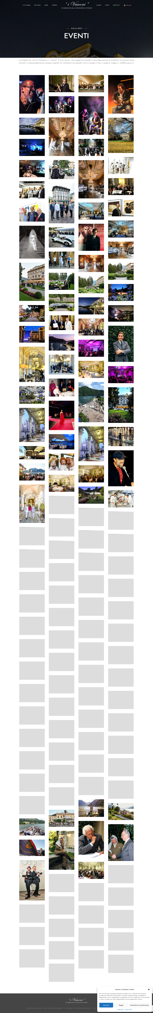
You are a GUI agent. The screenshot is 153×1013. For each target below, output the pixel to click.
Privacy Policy (128, 1009)
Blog (46, 5)
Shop (107, 5)
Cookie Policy (120, 1009)
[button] (149, 989)
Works (54, 5)
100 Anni (37, 5)
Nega (121, 1005)
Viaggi (98, 5)
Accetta (106, 1005)
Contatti (116, 5)
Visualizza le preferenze (139, 1005)
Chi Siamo (26, 5)
